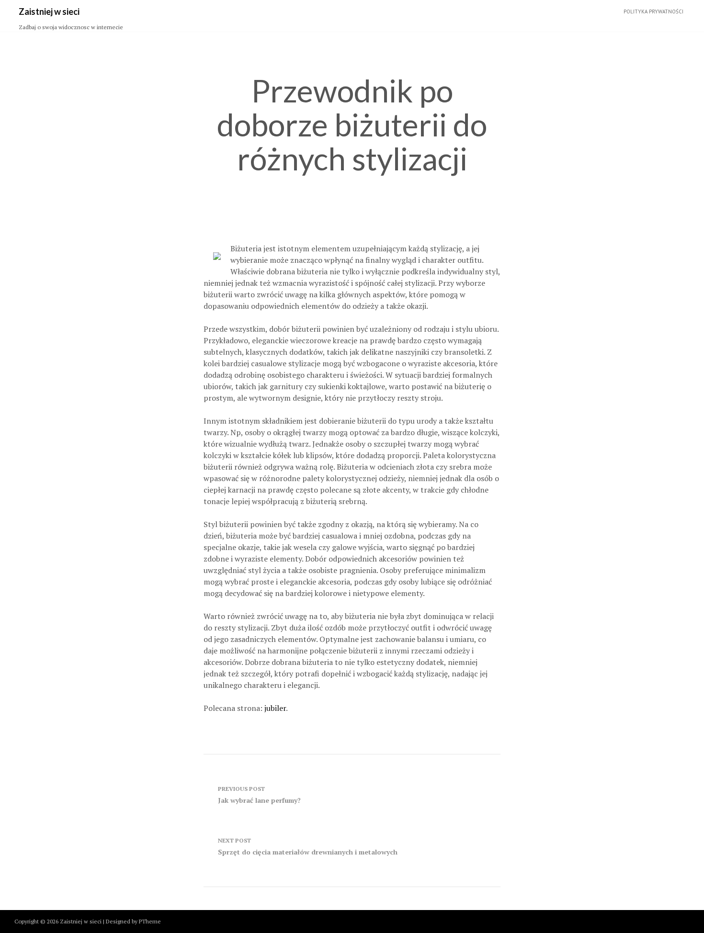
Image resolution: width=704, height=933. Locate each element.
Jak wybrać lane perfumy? (259, 795)
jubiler (275, 708)
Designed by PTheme (133, 921)
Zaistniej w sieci (49, 11)
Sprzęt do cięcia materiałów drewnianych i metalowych (307, 846)
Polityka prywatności (653, 11)
